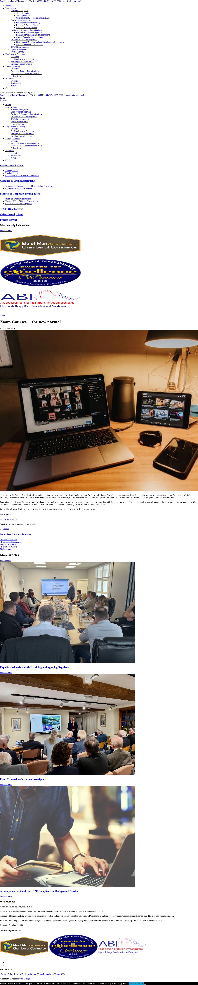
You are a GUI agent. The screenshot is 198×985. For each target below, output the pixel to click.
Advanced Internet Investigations (25, 71)
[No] (145, 984)
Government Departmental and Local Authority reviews (40, 42)
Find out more (6, 230)
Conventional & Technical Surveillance (33, 18)
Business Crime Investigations (29, 32)
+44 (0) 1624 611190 (25, 1)
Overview (15, 56)
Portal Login (5, 1)
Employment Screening (21, 20)
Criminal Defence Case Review (29, 44)
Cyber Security (17, 76)
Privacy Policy (7, 974)
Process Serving (17, 52)
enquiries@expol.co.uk (71, 1)
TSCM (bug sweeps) (20, 47)
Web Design (24, 979)
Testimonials (16, 83)
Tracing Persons (23, 15)
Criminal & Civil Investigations (24, 40)
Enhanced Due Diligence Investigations (33, 35)
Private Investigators (19, 10)
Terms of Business (21, 974)
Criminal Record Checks (26, 27)
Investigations (11, 8)
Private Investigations (12, 165)
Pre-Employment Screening (28, 23)
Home (8, 6)
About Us (9, 78)
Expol (2, 97)
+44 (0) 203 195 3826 (50, 1)
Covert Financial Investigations (29, 37)
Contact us (4, 529)
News (13, 86)
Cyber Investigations (19, 49)
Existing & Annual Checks (27, 25)
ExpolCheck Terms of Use (54, 974)
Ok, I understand (136, 984)
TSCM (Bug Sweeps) (11, 208)
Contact (8, 88)
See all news (5, 560)
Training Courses (12, 66)
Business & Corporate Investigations (26, 30)
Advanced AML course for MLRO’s (26, 73)
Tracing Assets (22, 13)
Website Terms (36, 974)
